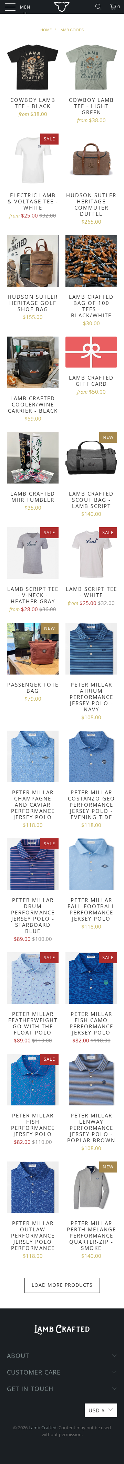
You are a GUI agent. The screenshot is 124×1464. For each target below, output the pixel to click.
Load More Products (62, 1285)
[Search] (98, 7)
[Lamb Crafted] (62, 7)
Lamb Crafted (42, 1427)
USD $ (97, 1410)
